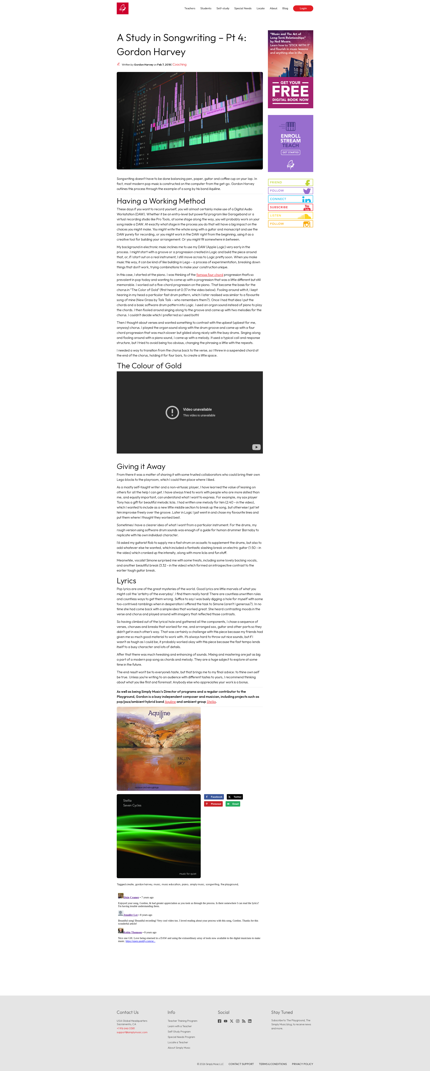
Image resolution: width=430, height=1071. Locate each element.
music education (171, 884)
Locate (261, 8)
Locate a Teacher (178, 1042)
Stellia (211, 701)
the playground (229, 884)
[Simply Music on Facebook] (290, 182)
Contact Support (241, 1064)
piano (185, 884)
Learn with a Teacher (180, 1026)
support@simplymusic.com (132, 1032)
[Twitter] (231, 1021)
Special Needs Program (181, 1037)
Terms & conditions (273, 1064)
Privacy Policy (302, 1064)
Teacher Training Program (182, 1020)
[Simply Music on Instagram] (290, 223)
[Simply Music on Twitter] (290, 190)
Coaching (180, 64)
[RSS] (243, 1021)
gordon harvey (143, 884)
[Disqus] (190, 934)
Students (205, 8)
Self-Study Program (179, 1031)
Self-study (223, 8)
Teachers (189, 8)
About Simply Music (179, 1047)
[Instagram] (237, 1021)
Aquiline (170, 701)
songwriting (212, 884)
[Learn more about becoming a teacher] (290, 143)
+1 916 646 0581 (126, 1028)
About (273, 8)
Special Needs (243, 8)
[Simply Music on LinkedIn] (290, 199)
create (130, 884)
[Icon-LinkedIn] (249, 1021)
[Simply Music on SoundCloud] (290, 215)
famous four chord (209, 274)
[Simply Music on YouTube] (290, 207)
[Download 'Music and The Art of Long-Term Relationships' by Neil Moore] (290, 69)
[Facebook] (219, 1021)
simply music (197, 884)
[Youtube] (225, 1021)
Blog (285, 8)
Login (303, 8)
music (157, 884)
